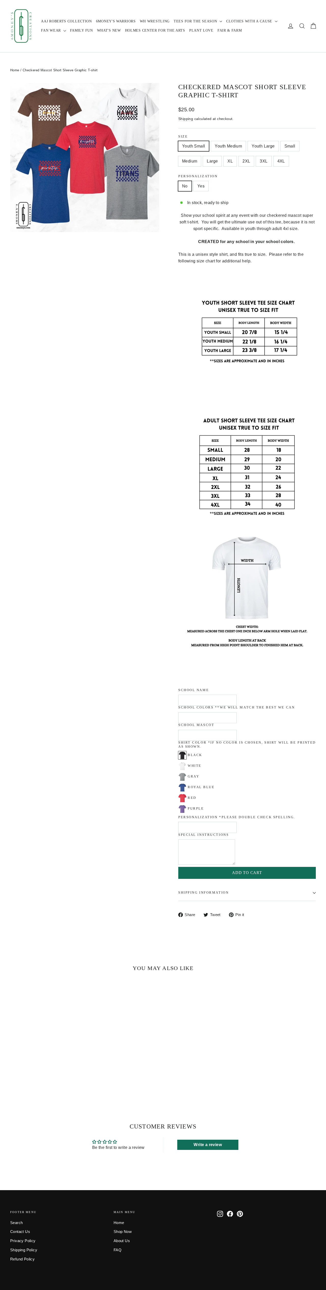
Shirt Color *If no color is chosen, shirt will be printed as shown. (247, 744)
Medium (189, 161)
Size (183, 136)
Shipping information (203, 892)
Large (212, 161)
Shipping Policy (23, 1250)
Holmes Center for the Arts (155, 30)
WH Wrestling (155, 21)
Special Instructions (203, 835)
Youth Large (263, 146)
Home (14, 70)
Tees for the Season (196, 21)
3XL (263, 161)
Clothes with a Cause (250, 21)
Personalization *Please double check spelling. (236, 817)
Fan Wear (51, 30)
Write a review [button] (208, 1145)
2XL (246, 161)
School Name (193, 690)
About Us (122, 1241)
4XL (281, 161)
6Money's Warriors (116, 21)
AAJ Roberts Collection (66, 21)
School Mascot (196, 725)
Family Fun (81, 30)
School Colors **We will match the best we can (236, 707)
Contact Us (20, 1232)
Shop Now (123, 1232)
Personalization (198, 176)
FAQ (117, 1250)
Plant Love (201, 30)
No (185, 186)
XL (230, 161)
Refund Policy (22, 1259)
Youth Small (193, 146)
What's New (109, 30)
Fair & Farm (230, 30)
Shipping (185, 119)
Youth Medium (228, 146)
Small (289, 146)
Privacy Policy (23, 1241)
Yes (201, 186)
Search (16, 1223)
